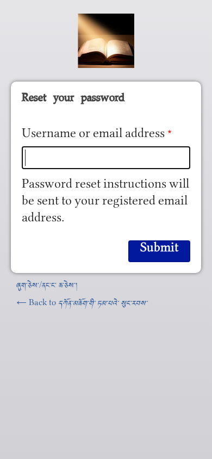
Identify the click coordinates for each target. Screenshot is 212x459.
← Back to (81, 305)
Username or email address (93, 137)
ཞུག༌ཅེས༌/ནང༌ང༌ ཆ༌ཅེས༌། (46, 287)
